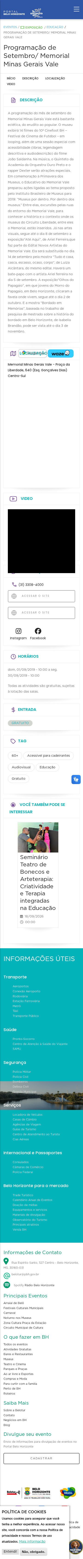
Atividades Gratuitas (17, 1349)
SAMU (17, 1048)
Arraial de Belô (13, 1303)
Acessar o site (35, 596)
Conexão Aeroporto (26, 991)
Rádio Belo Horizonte (39, 1285)
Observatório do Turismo (30, 1220)
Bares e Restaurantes (18, 1354)
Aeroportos (21, 986)
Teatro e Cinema (14, 1364)
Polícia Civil (20, 1077)
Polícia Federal (23, 1172)
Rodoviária (20, 996)
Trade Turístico (23, 1195)
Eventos (10, 27)
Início (11, 78)
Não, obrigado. (33, 1552)
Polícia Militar (22, 1072)
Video (11, 84)
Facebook (38, 638)
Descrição (30, 78)
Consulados (21, 1162)
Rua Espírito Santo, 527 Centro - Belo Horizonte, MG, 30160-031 (41, 1265)
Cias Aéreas (21, 1139)
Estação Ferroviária (26, 1001)
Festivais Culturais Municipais (23, 1308)
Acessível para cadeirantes (48, 755)
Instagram (18, 638)
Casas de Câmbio (25, 1119)
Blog (6, 1425)
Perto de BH (12, 1388)
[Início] (23, 8)
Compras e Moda (15, 1378)
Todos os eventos (15, 1344)
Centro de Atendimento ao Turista (36, 1134)
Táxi (15, 1011)
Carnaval (9, 1313)
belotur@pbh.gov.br (25, 1274)
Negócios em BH (15, 1420)
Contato (9, 1415)
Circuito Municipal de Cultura (23, 1327)
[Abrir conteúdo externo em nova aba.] (32, 353)
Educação (55, 27)
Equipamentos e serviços (30, 1209)
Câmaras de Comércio (28, 1167)
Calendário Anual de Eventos (32, 1200)
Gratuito (18, 778)
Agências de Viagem (27, 1124)
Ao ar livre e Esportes (18, 1374)
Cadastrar (41, 1458)
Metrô (17, 1006)
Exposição (33, 27)
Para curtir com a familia (20, 1383)
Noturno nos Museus (17, 1318)
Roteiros (9, 1393)
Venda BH (19, 1229)
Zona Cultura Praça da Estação (24, 1323)
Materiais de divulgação (29, 1214)
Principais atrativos (26, 1224)
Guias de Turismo (24, 1129)
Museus (8, 1359)
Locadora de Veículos (27, 1114)
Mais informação (32, 1541)
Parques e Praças (15, 1369)
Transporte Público (26, 1016)
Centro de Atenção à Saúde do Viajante (40, 1044)
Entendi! (10, 1551)
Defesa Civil (21, 1086)
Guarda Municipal (24, 1091)
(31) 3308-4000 (31, 584)
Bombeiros (20, 1081)
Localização (55, 78)
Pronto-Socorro (24, 1039)
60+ (15, 755)
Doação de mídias (25, 1205)
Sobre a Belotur (14, 1410)
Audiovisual (21, 767)
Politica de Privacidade (72, 1525)
